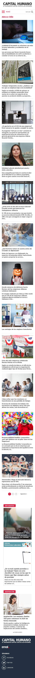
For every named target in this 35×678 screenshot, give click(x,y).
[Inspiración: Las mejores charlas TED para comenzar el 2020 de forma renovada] (18, 614)
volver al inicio (18, 632)
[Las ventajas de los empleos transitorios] (17, 326)
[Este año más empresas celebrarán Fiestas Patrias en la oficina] (17, 358)
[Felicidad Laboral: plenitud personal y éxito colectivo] (17, 165)
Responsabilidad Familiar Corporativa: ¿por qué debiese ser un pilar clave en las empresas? (17, 439)
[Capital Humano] (17, 6)
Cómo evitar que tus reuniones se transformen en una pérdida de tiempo (16, 400)
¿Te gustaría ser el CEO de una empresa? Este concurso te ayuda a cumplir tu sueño (17, 127)
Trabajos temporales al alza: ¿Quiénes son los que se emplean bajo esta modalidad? (17, 87)
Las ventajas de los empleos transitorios (17, 329)
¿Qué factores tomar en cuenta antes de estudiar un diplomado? (17, 250)
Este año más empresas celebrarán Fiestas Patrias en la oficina (15, 361)
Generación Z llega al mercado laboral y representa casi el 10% (16, 481)
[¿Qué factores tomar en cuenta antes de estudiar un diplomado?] (17, 246)
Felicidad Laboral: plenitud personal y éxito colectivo (15, 169)
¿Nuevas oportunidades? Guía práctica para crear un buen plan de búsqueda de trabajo (17, 535)
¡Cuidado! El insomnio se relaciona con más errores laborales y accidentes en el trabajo (17, 47)
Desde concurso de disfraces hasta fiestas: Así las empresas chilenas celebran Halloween (15, 289)
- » (22, 494)
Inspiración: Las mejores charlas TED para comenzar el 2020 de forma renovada (16, 618)
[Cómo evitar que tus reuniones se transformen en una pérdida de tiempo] (17, 396)
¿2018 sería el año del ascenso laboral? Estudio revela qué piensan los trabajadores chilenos (16, 208)
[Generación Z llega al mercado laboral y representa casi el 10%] (17, 477)
